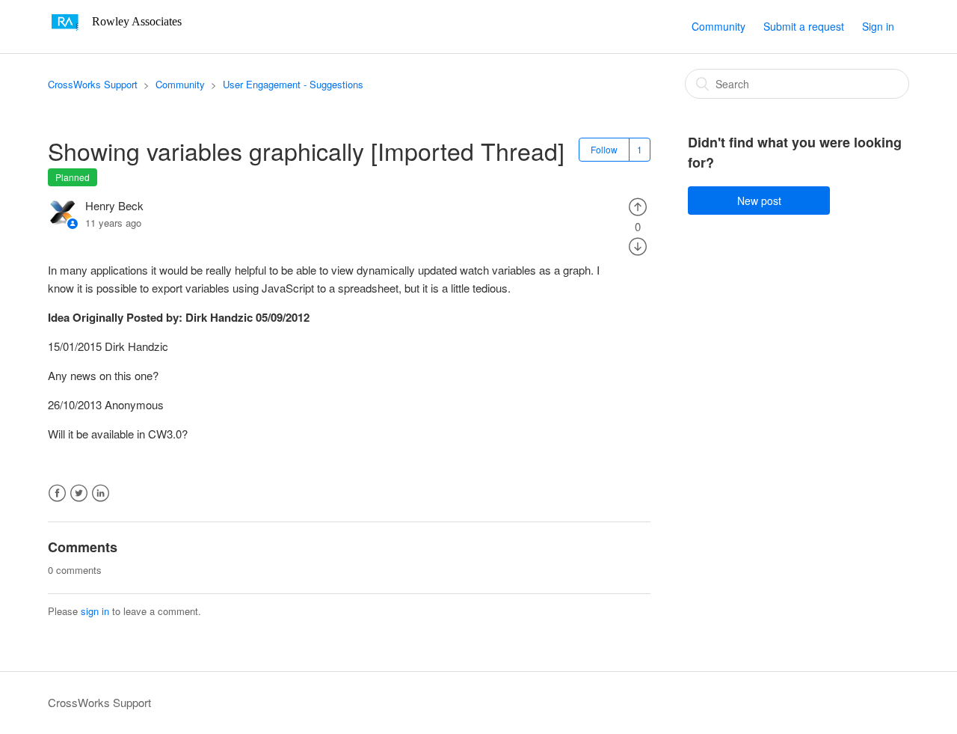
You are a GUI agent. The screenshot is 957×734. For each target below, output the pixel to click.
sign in (95, 611)
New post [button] (759, 200)
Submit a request (803, 26)
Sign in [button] (878, 26)
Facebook (57, 493)
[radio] (638, 205)
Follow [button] (604, 149)
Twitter (79, 493)
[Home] (120, 33)
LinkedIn (100, 493)
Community (718, 26)
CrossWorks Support (93, 84)
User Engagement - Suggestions (293, 84)
